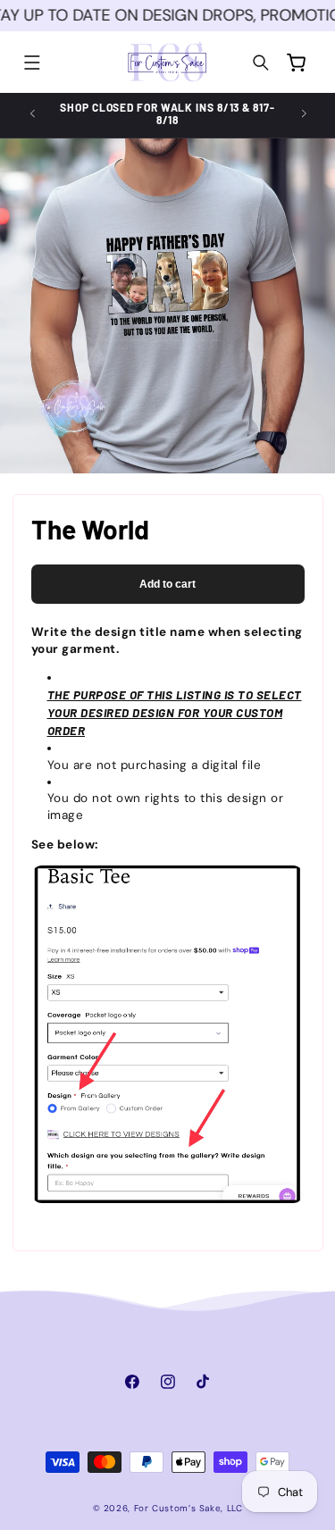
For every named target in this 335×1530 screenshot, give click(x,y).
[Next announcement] (304, 113)
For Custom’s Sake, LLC (188, 1508)
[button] (32, 62)
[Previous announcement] (32, 113)
